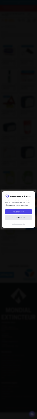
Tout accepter (18, 212)
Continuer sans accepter (18, 224)
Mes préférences (18, 218)
